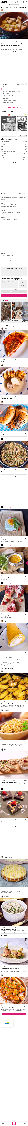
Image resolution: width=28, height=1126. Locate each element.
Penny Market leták (6, 132)
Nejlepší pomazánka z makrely (8, 929)
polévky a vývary (7, 660)
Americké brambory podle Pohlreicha (10, 703)
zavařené (5, 662)
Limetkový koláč (5, 890)
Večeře (11, 657)
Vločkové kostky (5, 821)
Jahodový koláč (5, 616)
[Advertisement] (14, 66)
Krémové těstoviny (5, 471)
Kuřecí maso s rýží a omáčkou (8, 1008)
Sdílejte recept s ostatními (14, 295)
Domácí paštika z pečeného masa (9, 782)
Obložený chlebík (5, 540)
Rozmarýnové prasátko (6, 398)
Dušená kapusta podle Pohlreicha (9, 743)
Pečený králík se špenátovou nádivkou (10, 968)
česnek (4, 665)
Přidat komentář (14, 291)
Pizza (2, 361)
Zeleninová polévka (5, 578)
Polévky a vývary (7, 7)
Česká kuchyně (15, 662)
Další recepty (14, 1014)
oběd (3, 657)
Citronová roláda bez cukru (7, 654)
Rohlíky (3, 435)
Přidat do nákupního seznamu (14, 107)
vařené (18, 660)
